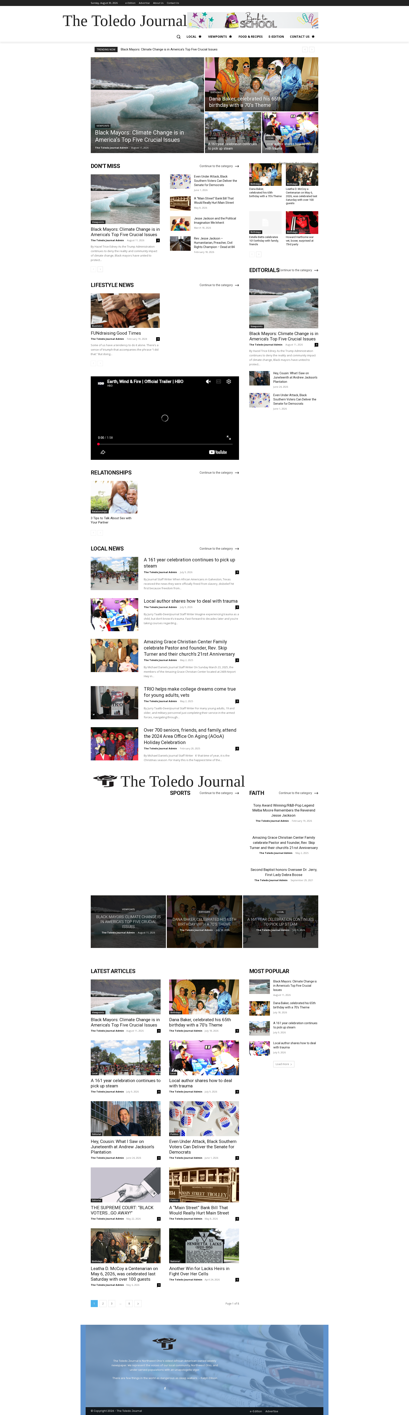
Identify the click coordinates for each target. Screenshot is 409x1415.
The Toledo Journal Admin (107, 240)
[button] (178, 37)
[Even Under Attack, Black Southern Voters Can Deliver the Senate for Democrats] (180, 181)
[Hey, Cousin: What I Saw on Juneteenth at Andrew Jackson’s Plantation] (259, 378)
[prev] (305, 49)
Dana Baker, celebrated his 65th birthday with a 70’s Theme (265, 192)
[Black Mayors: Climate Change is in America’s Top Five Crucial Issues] (147, 105)
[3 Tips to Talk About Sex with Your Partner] (114, 497)
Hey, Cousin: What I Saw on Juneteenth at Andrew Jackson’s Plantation (295, 377)
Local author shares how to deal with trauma (191, 601)
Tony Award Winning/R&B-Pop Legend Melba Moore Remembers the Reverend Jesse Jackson (283, 810)
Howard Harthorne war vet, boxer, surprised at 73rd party (300, 240)
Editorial (96, 1134)
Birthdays (216, 92)
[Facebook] (165, 1388)
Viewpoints (102, 126)
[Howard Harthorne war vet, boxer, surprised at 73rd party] (302, 222)
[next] (311, 49)
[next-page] (100, 269)
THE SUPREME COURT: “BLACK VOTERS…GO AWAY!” (122, 1210)
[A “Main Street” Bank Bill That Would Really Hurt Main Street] (180, 203)
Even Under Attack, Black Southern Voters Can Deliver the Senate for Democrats (215, 181)
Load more (282, 1064)
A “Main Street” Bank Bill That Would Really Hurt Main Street (199, 1210)
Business (97, 325)
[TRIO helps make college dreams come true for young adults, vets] (114, 702)
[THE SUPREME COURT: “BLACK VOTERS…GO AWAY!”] (126, 1184)
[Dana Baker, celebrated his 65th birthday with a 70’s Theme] (261, 84)
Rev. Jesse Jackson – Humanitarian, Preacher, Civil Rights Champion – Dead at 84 (214, 243)
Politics (174, 1134)
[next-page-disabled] (100, 363)
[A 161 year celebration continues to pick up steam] (233, 132)
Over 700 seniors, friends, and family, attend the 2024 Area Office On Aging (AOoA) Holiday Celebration (190, 736)
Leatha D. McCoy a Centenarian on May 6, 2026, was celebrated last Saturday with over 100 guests (301, 196)
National (175, 1261)
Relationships (99, 511)
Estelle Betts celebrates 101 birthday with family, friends (264, 240)
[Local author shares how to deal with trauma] (290, 132)
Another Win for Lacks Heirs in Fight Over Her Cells (199, 1271)
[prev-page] (93, 269)
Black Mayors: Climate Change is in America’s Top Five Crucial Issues (169, 49)
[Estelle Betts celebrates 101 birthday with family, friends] (265, 222)
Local (213, 138)
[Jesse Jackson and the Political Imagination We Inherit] (180, 223)
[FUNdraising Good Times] (125, 310)
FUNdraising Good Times (116, 333)
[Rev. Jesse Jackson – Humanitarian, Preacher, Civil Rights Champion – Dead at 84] (180, 243)
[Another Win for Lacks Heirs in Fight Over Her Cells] (204, 1245)
